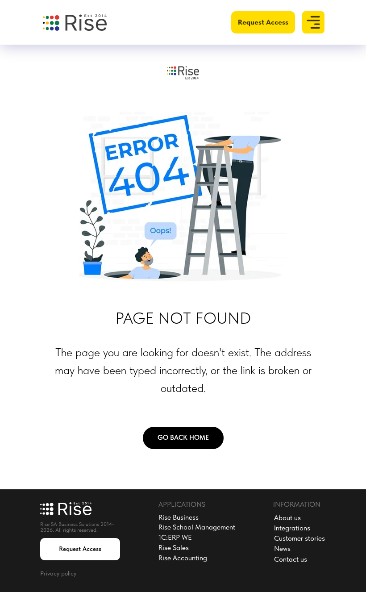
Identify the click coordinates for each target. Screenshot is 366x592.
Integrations (292, 528)
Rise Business (178, 517)
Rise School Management (196, 527)
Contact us (290, 559)
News (282, 548)
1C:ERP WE (175, 537)
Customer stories (299, 538)
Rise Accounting (182, 558)
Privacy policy (58, 573)
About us (287, 517)
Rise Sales (173, 547)
